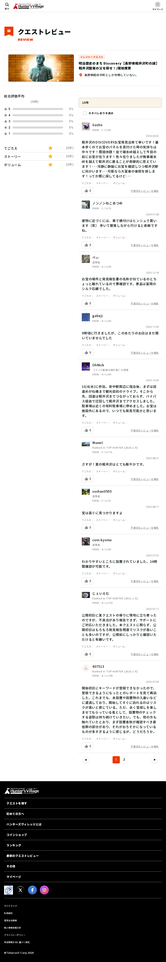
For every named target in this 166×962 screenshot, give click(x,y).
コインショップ (16, 835)
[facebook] (32, 890)
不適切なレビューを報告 (145, 191)
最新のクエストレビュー (22, 856)
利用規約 (8, 913)
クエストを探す (16, 803)
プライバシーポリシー (14, 934)
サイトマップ (10, 905)
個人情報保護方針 (12, 927)
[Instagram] (44, 890)
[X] (20, 890)
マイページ (13, 877)
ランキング (13, 845)
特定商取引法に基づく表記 (17, 942)
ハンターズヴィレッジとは (24, 824)
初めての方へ (15, 814)
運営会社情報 (10, 920)
